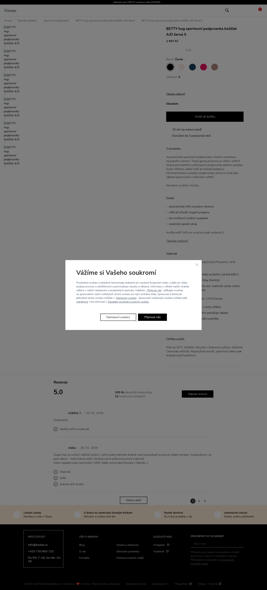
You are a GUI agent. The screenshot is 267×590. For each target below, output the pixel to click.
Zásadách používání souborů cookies (128, 302)
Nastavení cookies (126, 298)
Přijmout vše (154, 290)
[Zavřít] (197, 264)
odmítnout (82, 302)
